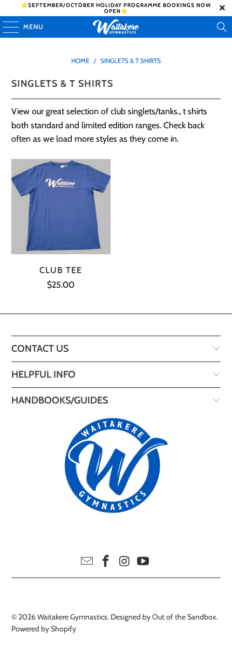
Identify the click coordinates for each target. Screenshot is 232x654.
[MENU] (5, 27)
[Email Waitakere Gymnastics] (87, 562)
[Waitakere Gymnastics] (116, 27)
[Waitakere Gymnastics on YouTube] (143, 562)
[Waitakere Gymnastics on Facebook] (106, 562)
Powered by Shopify (43, 629)
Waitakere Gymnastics (72, 617)
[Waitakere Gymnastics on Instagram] (125, 562)
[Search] (221, 27)
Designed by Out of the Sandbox (163, 617)
